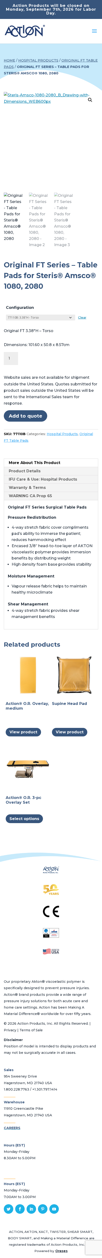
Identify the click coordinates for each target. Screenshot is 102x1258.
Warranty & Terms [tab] (27, 487)
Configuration (20, 307)
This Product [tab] (34, 462)
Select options (24, 818)
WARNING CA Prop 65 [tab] (30, 496)
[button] (90, 100)
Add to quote (25, 416)
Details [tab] (25, 471)
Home (9, 60)
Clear (82, 317)
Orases (61, 1251)
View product (23, 732)
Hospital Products (38, 60)
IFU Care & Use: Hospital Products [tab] (43, 479)
